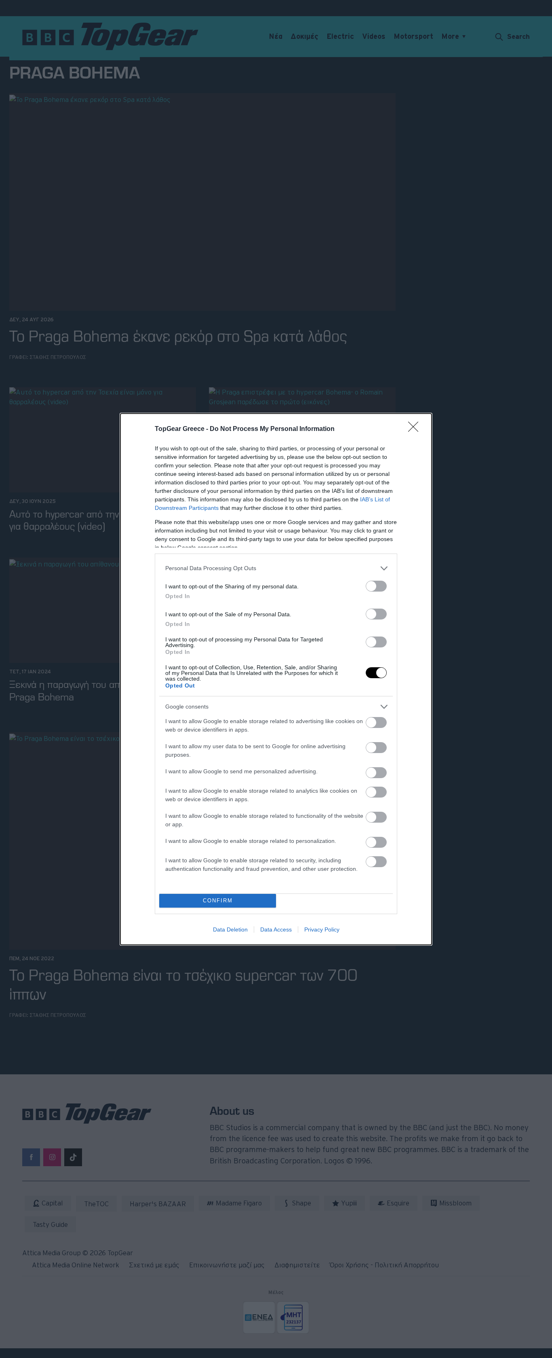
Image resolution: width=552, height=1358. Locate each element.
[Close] (415, 429)
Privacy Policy (321, 929)
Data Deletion (230, 929)
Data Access (276, 929)
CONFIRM (218, 901)
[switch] (376, 586)
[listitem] (276, 568)
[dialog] (276, 679)
